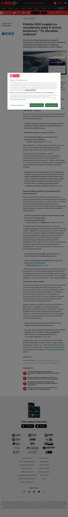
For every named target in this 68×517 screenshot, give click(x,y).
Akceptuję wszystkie (51, 105)
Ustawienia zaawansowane (17, 105)
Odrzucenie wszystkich (37, 105)
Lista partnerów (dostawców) (18, 99)
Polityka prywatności (30, 90)
